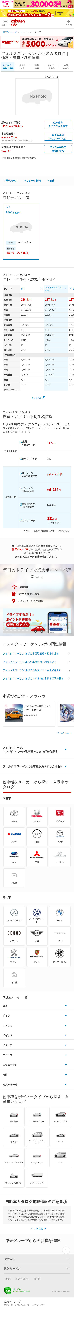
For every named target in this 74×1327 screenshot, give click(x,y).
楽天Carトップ (10, 32)
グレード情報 (34, 180)
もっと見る (36, 398)
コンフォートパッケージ (53, 289)
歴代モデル (12, 180)
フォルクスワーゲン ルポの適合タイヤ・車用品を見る (32, 670)
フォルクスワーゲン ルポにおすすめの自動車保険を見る (33, 678)
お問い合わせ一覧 (22, 1305)
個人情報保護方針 (22, 1279)
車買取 (22, 67)
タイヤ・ (51, 67)
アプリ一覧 (8, 1305)
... (21, 32)
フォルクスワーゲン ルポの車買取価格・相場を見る (31, 653)
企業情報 (7, 1279)
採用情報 (37, 1279)
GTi (22, 289)
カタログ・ (8, 67)
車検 (37, 67)
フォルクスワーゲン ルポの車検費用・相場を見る (29, 661)
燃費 (52, 180)
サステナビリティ (38, 1305)
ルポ (8, 207)
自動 (66, 67)
